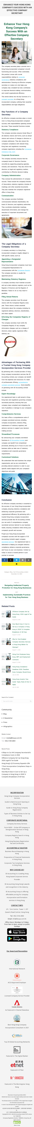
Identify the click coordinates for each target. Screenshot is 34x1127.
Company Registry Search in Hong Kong (17, 836)
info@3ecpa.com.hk (19, 919)
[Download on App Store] (17, 931)
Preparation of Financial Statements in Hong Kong (17, 858)
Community (7, 709)
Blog (5, 714)
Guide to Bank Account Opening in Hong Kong (17, 803)
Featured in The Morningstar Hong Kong (17, 1085)
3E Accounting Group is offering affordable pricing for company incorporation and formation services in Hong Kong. (17, 896)
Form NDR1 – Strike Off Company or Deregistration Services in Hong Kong (17, 829)
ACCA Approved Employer (17, 982)
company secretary (8, 99)
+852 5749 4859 (10, 741)
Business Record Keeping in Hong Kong (17, 852)
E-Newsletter (8, 718)
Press (5, 722)
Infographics (7, 726)
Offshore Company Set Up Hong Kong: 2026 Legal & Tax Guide (21, 614)
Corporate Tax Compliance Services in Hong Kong (17, 864)
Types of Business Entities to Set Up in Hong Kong (17, 815)
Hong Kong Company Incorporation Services (17, 797)
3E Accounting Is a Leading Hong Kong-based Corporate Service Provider (17, 876)
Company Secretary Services (17, 824)
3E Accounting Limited (17, 440)
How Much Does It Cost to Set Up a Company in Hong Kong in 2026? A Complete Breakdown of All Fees (21, 628)
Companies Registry (23, 270)
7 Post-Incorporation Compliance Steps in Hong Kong (16, 767)
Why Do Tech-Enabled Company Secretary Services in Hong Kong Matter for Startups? (21, 643)
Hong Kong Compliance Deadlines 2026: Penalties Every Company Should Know (21, 669)
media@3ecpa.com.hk (14, 738)
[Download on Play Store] (17, 939)
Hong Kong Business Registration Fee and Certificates (17, 842)
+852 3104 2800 (18, 916)
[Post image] (6, 614)
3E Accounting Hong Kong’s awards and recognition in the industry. (17, 885)
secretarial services (8, 542)
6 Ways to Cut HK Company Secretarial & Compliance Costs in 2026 (16, 753)
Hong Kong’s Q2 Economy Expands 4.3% (16, 763)
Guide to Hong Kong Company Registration (17, 809)
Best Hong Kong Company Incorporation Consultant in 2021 (17, 1026)
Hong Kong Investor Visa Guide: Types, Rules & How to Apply (21, 681)
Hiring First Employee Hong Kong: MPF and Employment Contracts (21, 656)
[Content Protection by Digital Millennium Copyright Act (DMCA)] (17, 1123)
